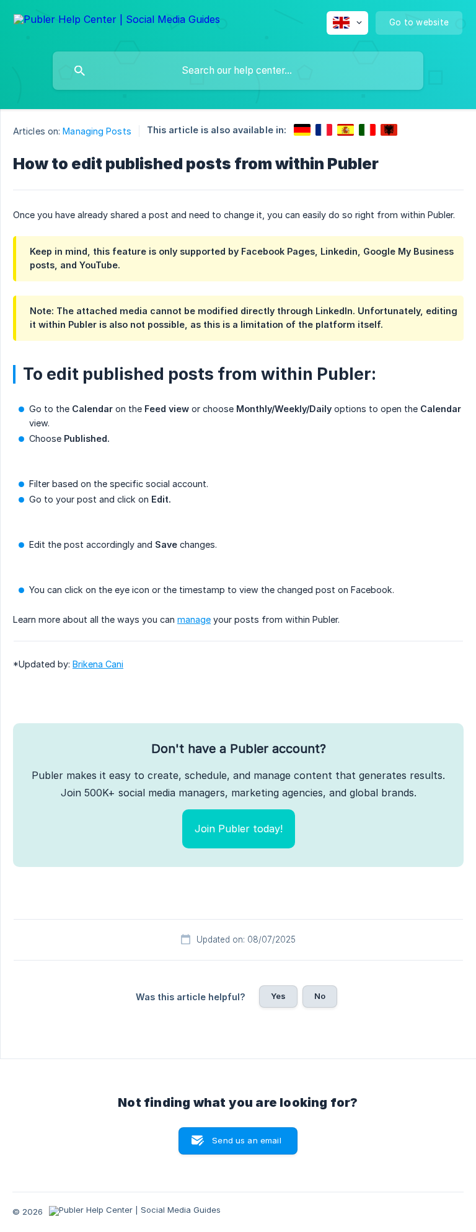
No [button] (319, 996)
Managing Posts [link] (97, 131)
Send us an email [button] (246, 1140)
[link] (302, 130)
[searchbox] (238, 70)
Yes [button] (278, 996)
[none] (117, 21)
